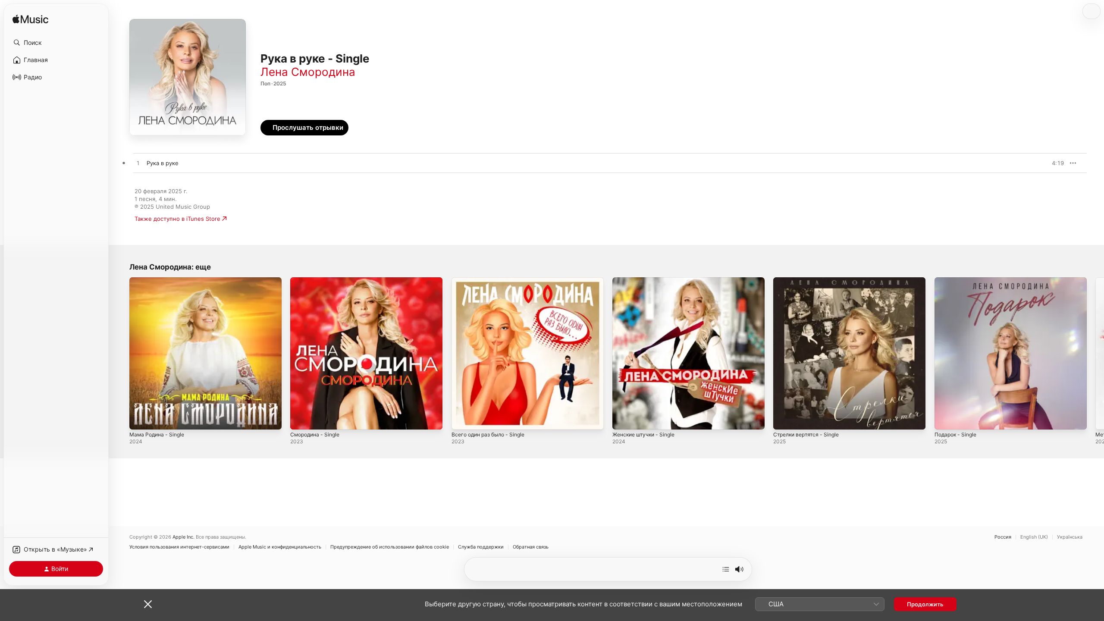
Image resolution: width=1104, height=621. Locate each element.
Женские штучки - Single (646, 280)
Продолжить (925, 604)
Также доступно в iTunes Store (177, 218)
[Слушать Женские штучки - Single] (623, 418)
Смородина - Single (317, 280)
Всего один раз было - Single (492, 280)
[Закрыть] (148, 604)
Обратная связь (531, 547)
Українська (1069, 537)
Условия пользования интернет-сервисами (179, 547)
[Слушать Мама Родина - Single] (140, 418)
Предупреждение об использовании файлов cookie (389, 547)
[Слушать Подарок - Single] (945, 418)
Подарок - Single (958, 280)
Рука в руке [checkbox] (163, 163)
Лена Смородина (307, 71)
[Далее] (726, 569)
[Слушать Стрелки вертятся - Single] (784, 418)
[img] (30, 20)
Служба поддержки (481, 547)
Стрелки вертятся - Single (809, 280)
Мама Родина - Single (159, 280)
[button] (56, 42)
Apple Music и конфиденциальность (279, 547)
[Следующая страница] (1095, 353)
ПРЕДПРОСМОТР (1045, 163)
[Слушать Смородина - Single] (301, 418)
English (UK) (1034, 537)
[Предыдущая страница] (121, 353)
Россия (1002, 537)
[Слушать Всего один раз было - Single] (462, 418)
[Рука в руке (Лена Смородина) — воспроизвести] (138, 163)
